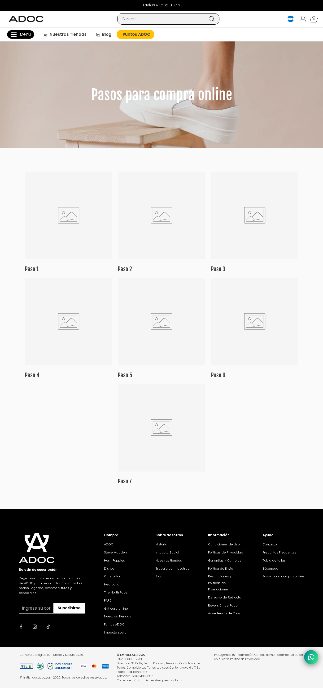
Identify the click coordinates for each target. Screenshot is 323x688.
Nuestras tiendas (169, 560)
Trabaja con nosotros (172, 568)
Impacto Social (167, 552)
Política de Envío (220, 568)
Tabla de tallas (274, 560)
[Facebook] (21, 626)
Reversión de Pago (223, 605)
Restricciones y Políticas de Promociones (219, 583)
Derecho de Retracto (224, 597)
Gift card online (116, 608)
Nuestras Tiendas (117, 616)
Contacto (269, 544)
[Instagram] (35, 626)
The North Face (115, 592)
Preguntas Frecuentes (279, 552)
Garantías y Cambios (224, 560)
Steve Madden (115, 552)
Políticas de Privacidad (225, 552)
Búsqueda (270, 568)
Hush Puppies (114, 560)
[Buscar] (212, 19)
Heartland (111, 584)
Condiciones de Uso (224, 544)
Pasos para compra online (283, 576)
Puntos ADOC (114, 624)
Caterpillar (112, 576)
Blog (159, 576)
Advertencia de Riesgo (226, 613)
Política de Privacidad (245, 659)
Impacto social (115, 632)
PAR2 (107, 600)
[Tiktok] (48, 626)
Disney (109, 568)
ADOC (108, 544)
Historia (161, 544)
